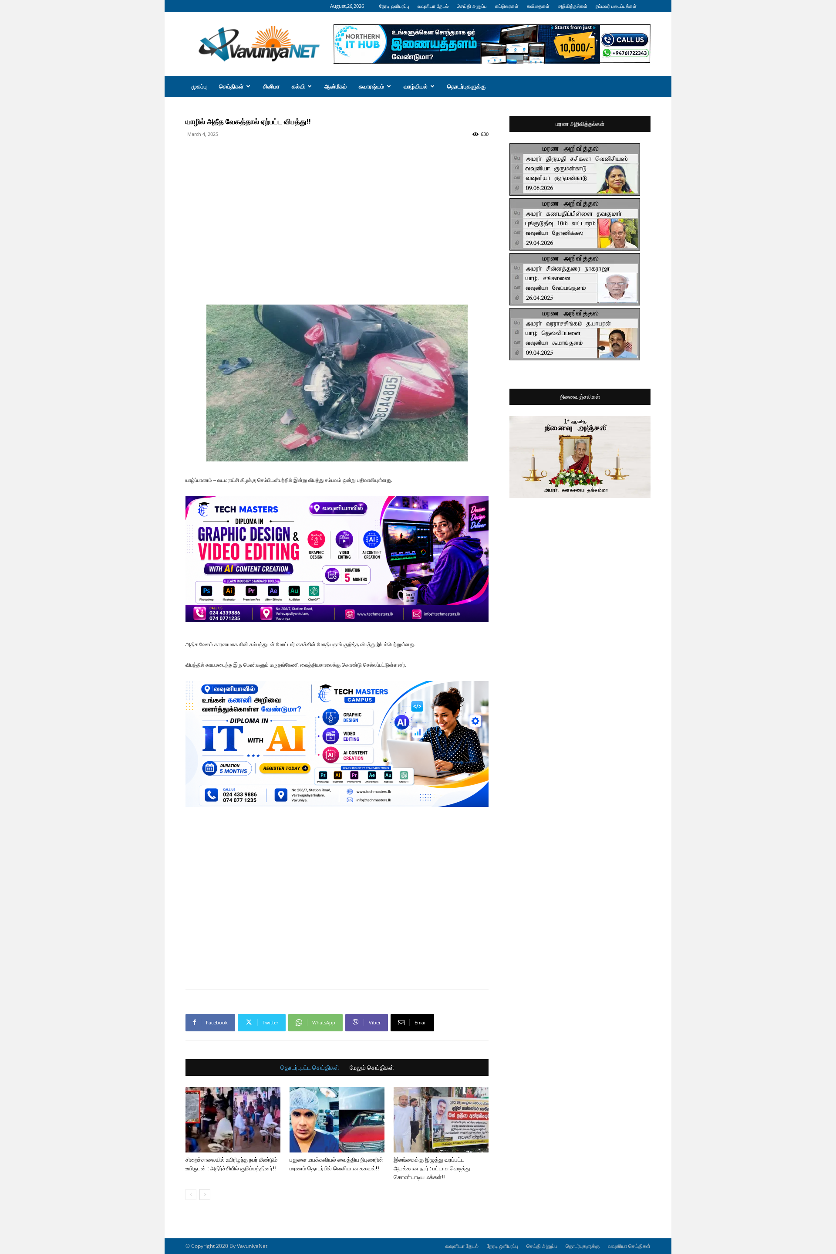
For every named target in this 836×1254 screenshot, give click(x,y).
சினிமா (271, 86)
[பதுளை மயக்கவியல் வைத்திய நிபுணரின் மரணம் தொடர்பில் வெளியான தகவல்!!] (337, 1119)
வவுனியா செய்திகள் (629, 1246)
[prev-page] (190, 1194)
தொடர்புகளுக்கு (466, 86)
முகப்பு (199, 86)
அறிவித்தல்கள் (572, 6)
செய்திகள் (231, 86)
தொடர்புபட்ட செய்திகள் (309, 1067)
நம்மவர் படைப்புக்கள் (616, 6)
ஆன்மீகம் (335, 86)
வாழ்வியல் (416, 86)
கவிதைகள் (538, 6)
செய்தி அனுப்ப (472, 6)
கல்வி (298, 86)
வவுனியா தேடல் (433, 6)
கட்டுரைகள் (507, 6)
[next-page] (204, 1194)
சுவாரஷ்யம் (371, 86)
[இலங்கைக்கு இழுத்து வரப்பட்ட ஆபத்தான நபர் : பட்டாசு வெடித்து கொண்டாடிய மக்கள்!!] (441, 1119)
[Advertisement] (337, 160)
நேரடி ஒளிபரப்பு (394, 6)
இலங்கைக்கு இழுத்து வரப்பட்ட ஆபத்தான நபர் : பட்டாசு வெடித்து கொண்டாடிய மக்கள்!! (432, 1168)
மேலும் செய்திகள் (372, 1067)
